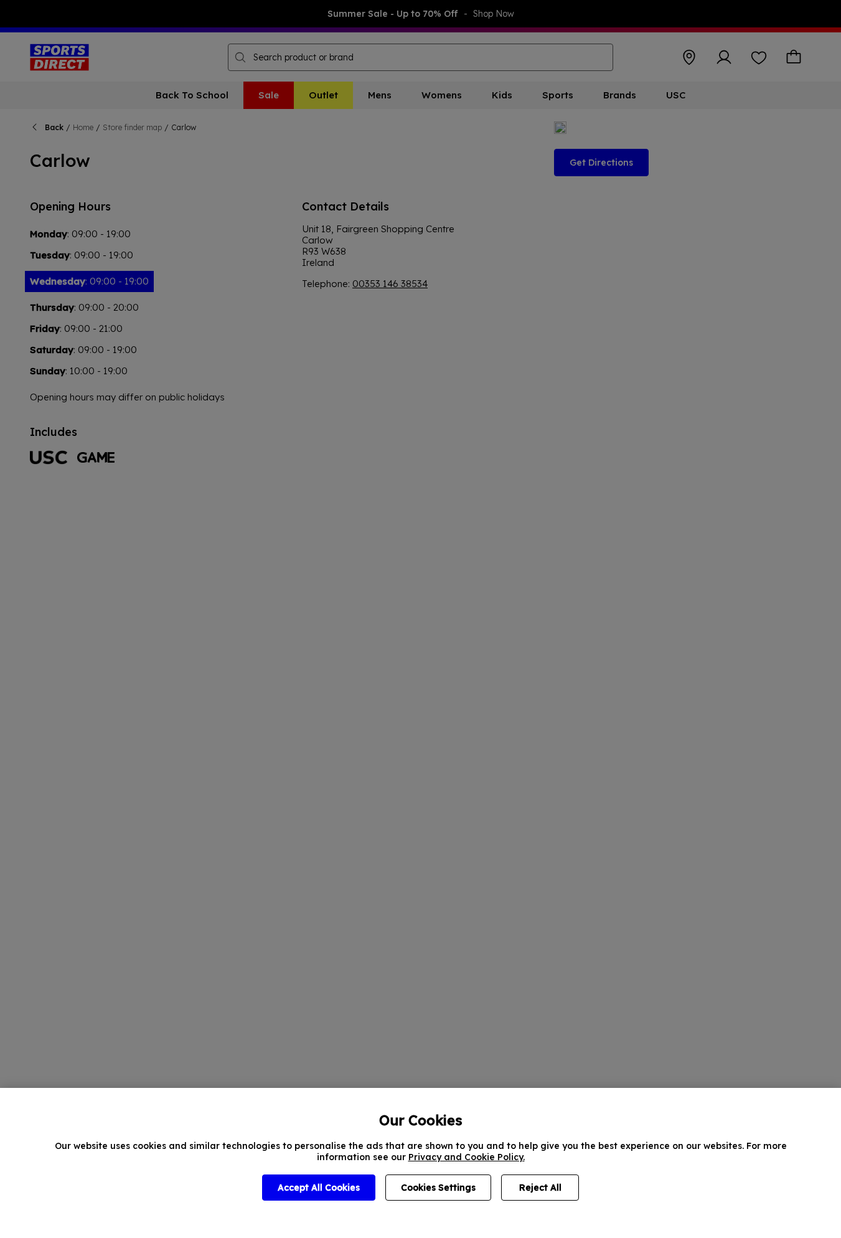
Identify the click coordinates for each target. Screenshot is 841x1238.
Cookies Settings (438, 1187)
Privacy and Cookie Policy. (466, 1157)
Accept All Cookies (319, 1187)
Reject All (540, 1187)
